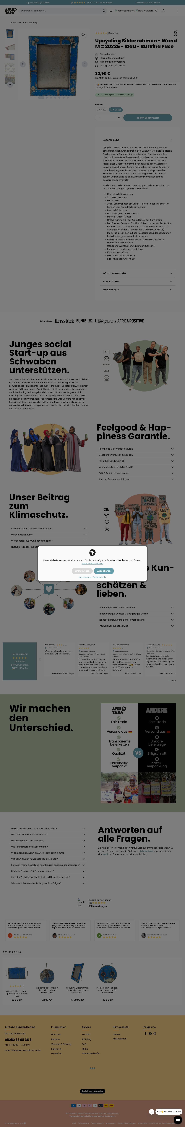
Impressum (85, 577)
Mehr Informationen (92, 563)
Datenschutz (99, 577)
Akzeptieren (104, 570)
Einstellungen (82, 570)
